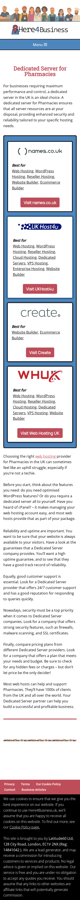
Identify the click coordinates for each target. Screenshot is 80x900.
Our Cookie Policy (48, 784)
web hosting (45, 456)
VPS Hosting (37, 263)
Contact (9, 790)
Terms (25, 784)
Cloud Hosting (25, 257)
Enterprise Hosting (28, 268)
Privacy (9, 784)
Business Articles (34, 790)
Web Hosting (23, 171)
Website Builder (25, 182)
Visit (40, 202)
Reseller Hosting (40, 176)
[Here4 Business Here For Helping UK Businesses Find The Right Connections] (40, 30)
